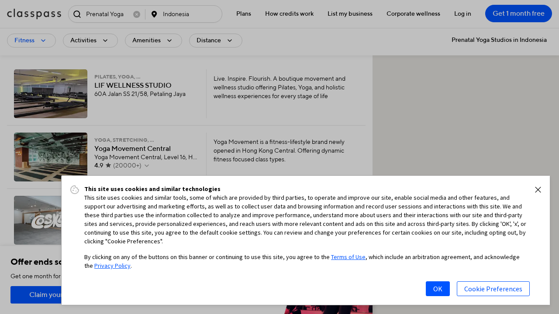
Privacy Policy (112, 266)
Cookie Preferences (493, 288)
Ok (437, 288)
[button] (538, 190)
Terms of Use (348, 257)
